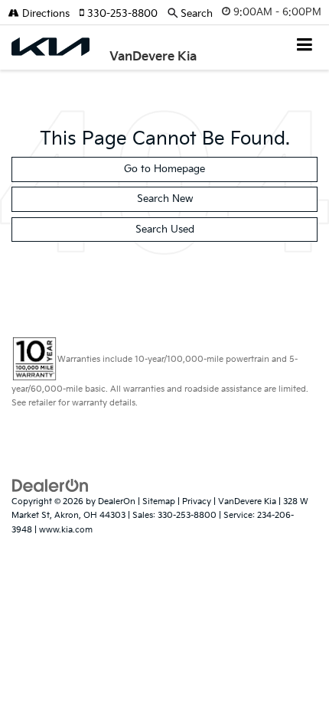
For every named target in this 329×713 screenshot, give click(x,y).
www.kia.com (66, 530)
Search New (165, 199)
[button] (123, 14)
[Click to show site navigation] (305, 46)
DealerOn (116, 501)
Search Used (164, 229)
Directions (44, 14)
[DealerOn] (50, 485)
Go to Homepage (164, 169)
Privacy (196, 501)
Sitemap (158, 501)
